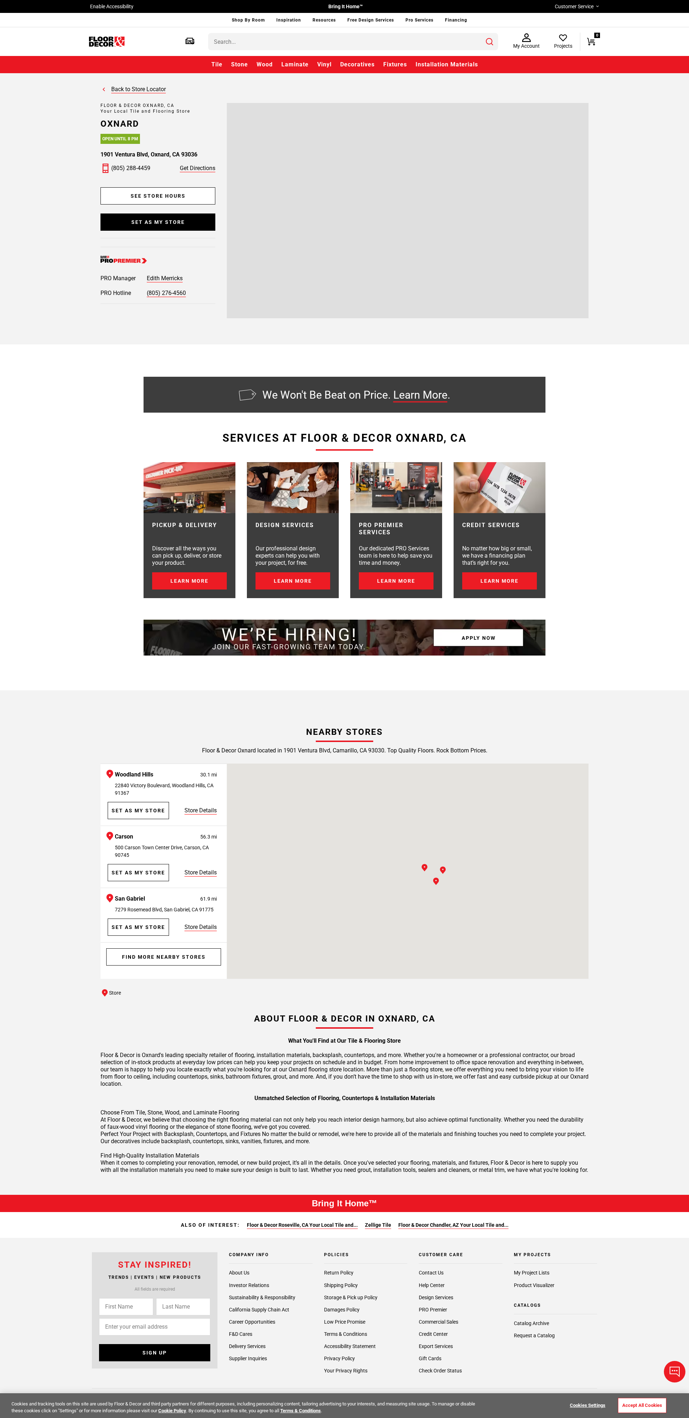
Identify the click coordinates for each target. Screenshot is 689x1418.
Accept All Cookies (642, 1405)
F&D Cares (240, 1334)
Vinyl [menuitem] (324, 64)
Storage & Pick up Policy (351, 1297)
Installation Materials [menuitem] (447, 64)
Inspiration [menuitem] (288, 20)
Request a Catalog (534, 1335)
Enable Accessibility (111, 6)
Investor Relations (249, 1285)
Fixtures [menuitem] (395, 64)
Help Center (432, 1285)
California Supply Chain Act (259, 1310)
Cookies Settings (587, 1405)
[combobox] (353, 41)
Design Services (436, 1297)
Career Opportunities (252, 1322)
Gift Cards (430, 1358)
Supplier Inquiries (248, 1358)
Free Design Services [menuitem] (370, 20)
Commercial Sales (438, 1322)
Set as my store (158, 222)
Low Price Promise (344, 1322)
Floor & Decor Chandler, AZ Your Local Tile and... (453, 1225)
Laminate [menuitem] (295, 64)
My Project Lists (531, 1273)
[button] (190, 42)
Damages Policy (342, 1310)
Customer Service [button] (574, 6)
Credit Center (433, 1334)
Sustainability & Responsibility (262, 1297)
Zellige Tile (378, 1225)
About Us (239, 1273)
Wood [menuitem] (265, 64)
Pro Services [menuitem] (419, 20)
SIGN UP (154, 1353)
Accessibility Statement (350, 1346)
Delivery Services (247, 1346)
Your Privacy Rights (345, 1371)
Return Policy (338, 1273)
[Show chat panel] (674, 1371)
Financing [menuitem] (456, 20)
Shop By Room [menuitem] (248, 20)
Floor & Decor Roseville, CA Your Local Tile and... (302, 1225)
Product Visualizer (534, 1285)
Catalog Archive (531, 1323)
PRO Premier (433, 1310)
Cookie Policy (172, 1410)
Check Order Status (440, 1371)
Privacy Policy (339, 1358)
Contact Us (431, 1273)
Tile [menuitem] (216, 64)
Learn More (420, 395)
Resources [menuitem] (324, 20)
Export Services (436, 1346)
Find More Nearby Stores (164, 957)
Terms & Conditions (345, 1334)
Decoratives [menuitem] (357, 64)
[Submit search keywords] (489, 41)
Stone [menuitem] (239, 64)
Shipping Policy (341, 1285)
